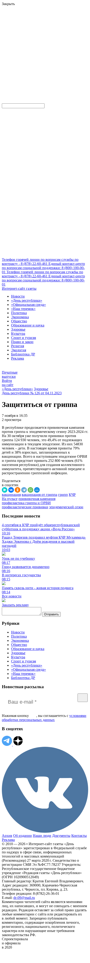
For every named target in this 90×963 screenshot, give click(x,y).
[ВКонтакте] (11, 490)
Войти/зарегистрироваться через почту (31, 35)
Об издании (22, 836)
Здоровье (18, 329)
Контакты (79, 836)
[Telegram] (24, 490)
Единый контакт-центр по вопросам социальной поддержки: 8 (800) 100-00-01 (43, 268)
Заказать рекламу (15, 605)
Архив (7, 836)
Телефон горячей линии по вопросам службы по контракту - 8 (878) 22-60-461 (40, 262)
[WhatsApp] (30, 490)
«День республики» (26, 300)
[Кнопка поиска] (5, 101)
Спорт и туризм (23, 338)
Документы (61, 836)
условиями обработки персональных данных (44, 718)
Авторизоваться (15, 68)
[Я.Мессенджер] (4, 490)
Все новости (11, 596)
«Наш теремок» (23, 309)
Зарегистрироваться (51, 40)
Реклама (17, 358)
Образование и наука (27, 325)
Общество (19, 321)
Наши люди (42, 836)
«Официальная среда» (28, 305)
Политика (19, 313)
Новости (18, 296)
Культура (18, 333)
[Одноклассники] (17, 490)
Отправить (51, 614)
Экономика (20, 317)
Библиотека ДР (23, 354)
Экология (18, 350)
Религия (17, 346)
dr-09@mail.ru (24, 898)
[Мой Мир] (37, 490)
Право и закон (22, 342)
